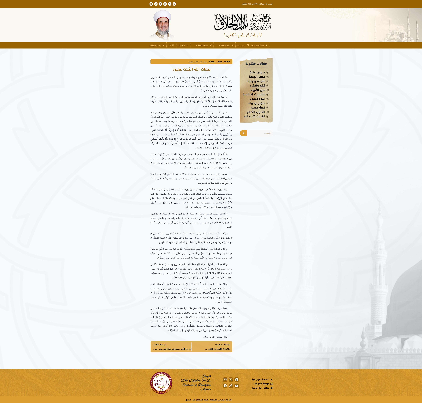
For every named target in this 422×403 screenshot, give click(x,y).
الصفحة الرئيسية (258, 45)
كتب (169, 45)
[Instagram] (165, 4)
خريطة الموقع (262, 384)
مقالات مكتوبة (203, 45)
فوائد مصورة (225, 45)
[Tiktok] (156, 4)
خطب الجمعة (215, 62)
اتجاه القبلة (181, 45)
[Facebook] (174, 4)
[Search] (243, 133)
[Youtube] (160, 4)
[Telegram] (151, 4)
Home (227, 62)
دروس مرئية (241, 45)
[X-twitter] (169, 4)
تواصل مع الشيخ (155, 45)
